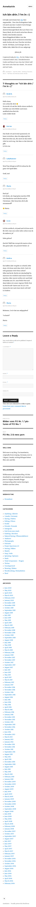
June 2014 (8, 732)
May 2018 (8, 645)
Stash (6, 558)
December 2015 (10, 717)
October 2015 (9, 722)
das (22, 20)
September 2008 (10, 809)
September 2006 (10, 866)
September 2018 (10, 637)
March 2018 (9, 650)
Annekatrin (9, 6)
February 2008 (10, 826)
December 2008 (10, 801)
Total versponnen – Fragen (14, 561)
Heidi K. (9, 94)
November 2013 (10, 734)
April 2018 (8, 647)
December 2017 (10, 657)
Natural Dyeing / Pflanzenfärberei (16, 536)
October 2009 (9, 786)
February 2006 (10, 883)
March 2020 (9, 595)
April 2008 (8, 821)
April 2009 (8, 794)
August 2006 (9, 868)
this (17, 57)
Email (5, 382)
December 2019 (10, 603)
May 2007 (8, 846)
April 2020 (8, 593)
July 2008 (8, 814)
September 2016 (10, 695)
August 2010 (9, 767)
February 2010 (9, 777)
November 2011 (10, 747)
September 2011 (10, 752)
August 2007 (9, 839)
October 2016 (9, 692)
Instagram (8, 528)
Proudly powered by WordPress (20, 903)
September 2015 (10, 724)
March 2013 (9, 737)
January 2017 (9, 685)
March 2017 (8, 680)
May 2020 (8, 590)
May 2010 (8, 772)
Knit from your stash (12, 531)
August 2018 (9, 640)
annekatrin (9, 71)
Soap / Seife (9, 553)
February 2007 (10, 854)
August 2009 (9, 789)
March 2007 (9, 851)
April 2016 (8, 707)
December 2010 (10, 762)
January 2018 (9, 655)
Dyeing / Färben (10, 519)
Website (6, 391)
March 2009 (9, 796)
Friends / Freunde (11, 526)
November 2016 (10, 690)
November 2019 (10, 605)
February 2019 (9, 628)
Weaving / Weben (10, 568)
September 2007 (10, 836)
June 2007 (8, 844)
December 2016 (10, 687)
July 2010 (8, 769)
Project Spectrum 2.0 (12, 546)
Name (5, 373)
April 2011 (8, 759)
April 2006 (8, 878)
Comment (7, 347)
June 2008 (8, 816)
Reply (5, 118)
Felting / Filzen (10, 521)
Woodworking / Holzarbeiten (15, 571)
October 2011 (9, 749)
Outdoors (8, 538)
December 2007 (10, 831)
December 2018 (10, 630)
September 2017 (10, 665)
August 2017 (9, 667)
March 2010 (9, 774)
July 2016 (8, 700)
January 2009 (9, 799)
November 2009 (10, 784)
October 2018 (9, 635)
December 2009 (10, 781)
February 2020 (10, 598)
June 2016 (8, 702)
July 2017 (7, 670)
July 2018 (8, 642)
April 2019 (8, 623)
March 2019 (9, 625)
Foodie (7, 524)
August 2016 (9, 697)
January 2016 (9, 714)
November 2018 (10, 633)
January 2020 (9, 600)
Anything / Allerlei (11, 514)
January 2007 (9, 856)
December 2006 (10, 858)
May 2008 (8, 819)
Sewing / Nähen (10, 548)
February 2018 (9, 652)
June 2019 (8, 618)
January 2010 (9, 779)
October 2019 (9, 608)
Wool (4, 73)
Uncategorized (10, 566)
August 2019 (9, 613)
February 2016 (9, 712)
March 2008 (9, 824)
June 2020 (8, 588)
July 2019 (8, 615)
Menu (30, 6)
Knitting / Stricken (27, 71)
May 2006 (8, 876)
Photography (9, 541)
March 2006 (9, 881)
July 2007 (8, 841)
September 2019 (10, 610)
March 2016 (9, 709)
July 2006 (8, 871)
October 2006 (9, 863)
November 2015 (10, 719)
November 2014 (10, 727)
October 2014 (9, 729)
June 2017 (8, 672)
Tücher (7, 563)
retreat (25, 73)
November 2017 (10, 660)
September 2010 (10, 764)
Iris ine (9, 126)
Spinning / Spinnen (11, 556)
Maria (8, 186)
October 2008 (9, 806)
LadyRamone (11, 159)
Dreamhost (8, 499)
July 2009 (8, 791)
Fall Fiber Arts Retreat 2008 (15, 73)
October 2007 (9, 834)
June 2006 (8, 873)
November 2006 (10, 861)
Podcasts (8, 543)
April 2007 (8, 849)
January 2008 (9, 829)
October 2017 (9, 662)
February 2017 (9, 682)
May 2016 (8, 705)
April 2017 (8, 677)
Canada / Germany (11, 516)
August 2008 (9, 811)
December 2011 (10, 744)
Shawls (7, 551)
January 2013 (9, 739)
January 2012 (9, 742)
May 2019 (8, 620)
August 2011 (9, 754)
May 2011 (8, 757)
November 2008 (10, 804)
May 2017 (8, 675)
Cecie (8, 221)
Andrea (9, 258)
